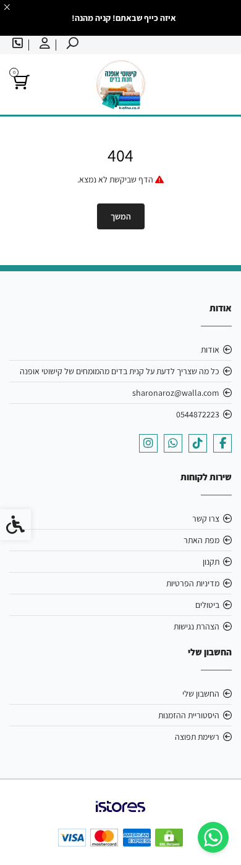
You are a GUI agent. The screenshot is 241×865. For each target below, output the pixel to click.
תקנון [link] (211, 561)
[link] (213, 837)
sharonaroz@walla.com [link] (175, 392)
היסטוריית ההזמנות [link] (188, 715)
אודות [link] (210, 349)
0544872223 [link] (197, 414)
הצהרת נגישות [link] (196, 626)
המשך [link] (121, 216)
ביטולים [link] (207, 604)
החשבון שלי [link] (200, 693)
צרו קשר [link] (205, 518)
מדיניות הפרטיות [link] (192, 583)
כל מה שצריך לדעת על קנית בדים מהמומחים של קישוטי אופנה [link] (119, 371)
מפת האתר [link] (201, 540)
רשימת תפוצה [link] (197, 736)
